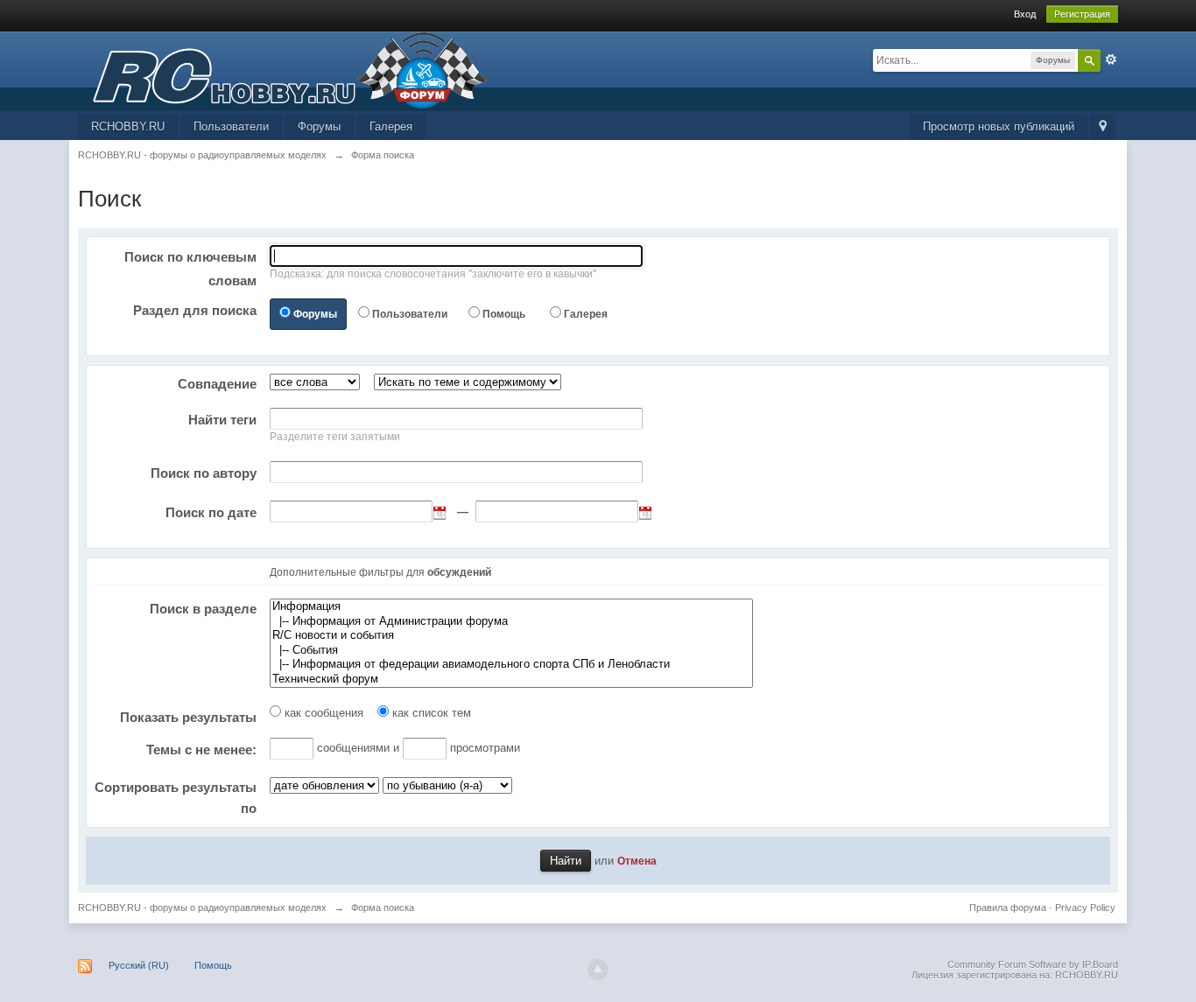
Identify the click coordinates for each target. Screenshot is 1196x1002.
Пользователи (231, 126)
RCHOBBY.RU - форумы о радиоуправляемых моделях (202, 907)
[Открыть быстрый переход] (1102, 127)
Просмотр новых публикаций (998, 126)
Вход (1025, 14)
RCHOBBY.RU (128, 126)
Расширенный (1111, 60)
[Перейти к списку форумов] (283, 69)
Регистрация (1082, 14)
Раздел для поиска (195, 310)
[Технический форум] (511, 679)
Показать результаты (188, 717)
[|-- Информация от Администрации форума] (511, 621)
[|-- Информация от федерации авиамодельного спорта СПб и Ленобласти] (511, 664)
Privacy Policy (1085, 907)
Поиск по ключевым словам (190, 268)
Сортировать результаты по (176, 798)
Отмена (637, 860)
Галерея (390, 126)
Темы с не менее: (201, 749)
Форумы (319, 126)
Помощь (503, 314)
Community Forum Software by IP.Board (1032, 964)
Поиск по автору (204, 473)
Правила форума (1007, 907)
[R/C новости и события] (511, 635)
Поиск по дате (211, 512)
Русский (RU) (139, 965)
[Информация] (511, 606)
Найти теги (222, 419)
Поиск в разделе (203, 608)
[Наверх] (598, 969)
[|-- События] (511, 650)
